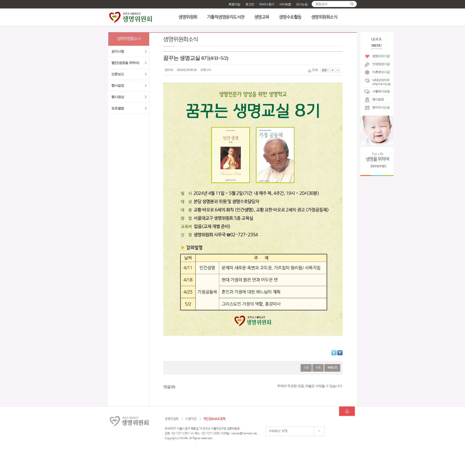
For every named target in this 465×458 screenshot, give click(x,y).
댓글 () (169, 387)
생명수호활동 (290, 17)
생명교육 (261, 17)
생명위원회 (187, 17)
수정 (306, 367)
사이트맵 (285, 4)
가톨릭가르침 (381, 91)
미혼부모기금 (381, 72)
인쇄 (315, 70)
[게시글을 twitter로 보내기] (334, 352)
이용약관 (190, 419)
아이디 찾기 (266, 4)
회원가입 (234, 4)
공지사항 (117, 51)
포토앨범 (117, 108)
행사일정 (378, 99)
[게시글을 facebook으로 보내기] (340, 352)
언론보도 (117, 74)
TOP (347, 412)
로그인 (249, 4)
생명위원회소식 (324, 17)
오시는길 (302, 4)
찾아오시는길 (381, 107)
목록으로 (332, 367)
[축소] (337, 70)
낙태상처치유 (381, 81)
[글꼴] (325, 70)
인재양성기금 (381, 64)
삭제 (318, 367)
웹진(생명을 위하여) (125, 63)
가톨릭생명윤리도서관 (226, 17)
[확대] (332, 70)
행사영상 (117, 97)
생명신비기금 (381, 56)
